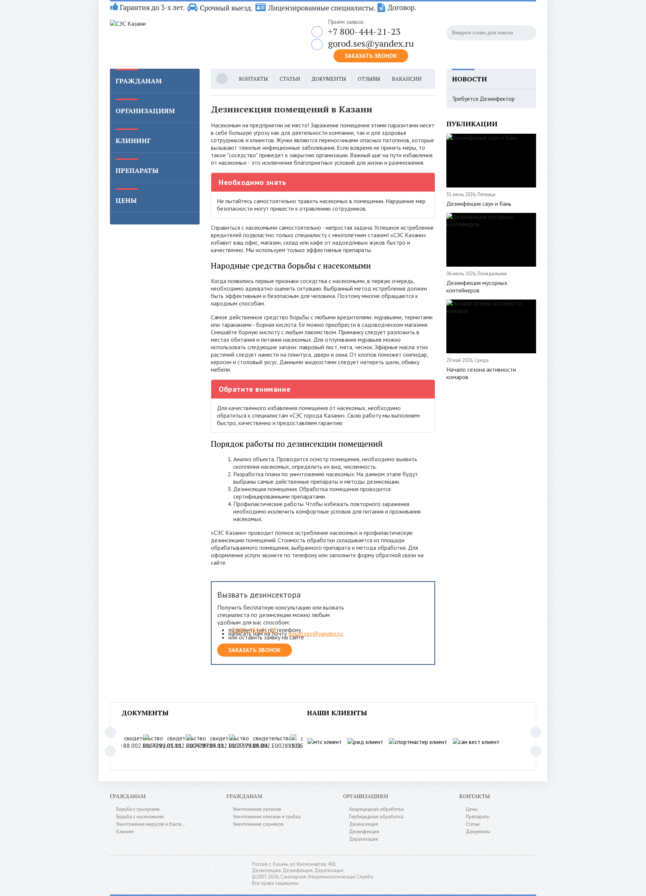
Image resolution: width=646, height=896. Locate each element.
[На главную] (203, 38)
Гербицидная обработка (376, 816)
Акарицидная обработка (376, 809)
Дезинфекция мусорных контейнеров (476, 286)
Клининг (133, 140)
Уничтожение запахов (257, 809)
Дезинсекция (363, 824)
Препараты (137, 170)
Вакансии (407, 78)
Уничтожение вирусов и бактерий (152, 824)
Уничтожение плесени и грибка (267, 816)
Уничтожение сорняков (258, 824)
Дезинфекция (364, 831)
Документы (329, 78)
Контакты (253, 78)
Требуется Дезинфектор (483, 98)
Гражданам (139, 80)
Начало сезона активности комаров (481, 373)
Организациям (145, 110)
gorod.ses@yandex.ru (371, 43)
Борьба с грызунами (138, 809)
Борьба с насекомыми (140, 816)
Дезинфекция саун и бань (478, 203)
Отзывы (369, 78)
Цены (126, 200)
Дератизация (363, 839)
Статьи (290, 78)
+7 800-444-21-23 (364, 31)
